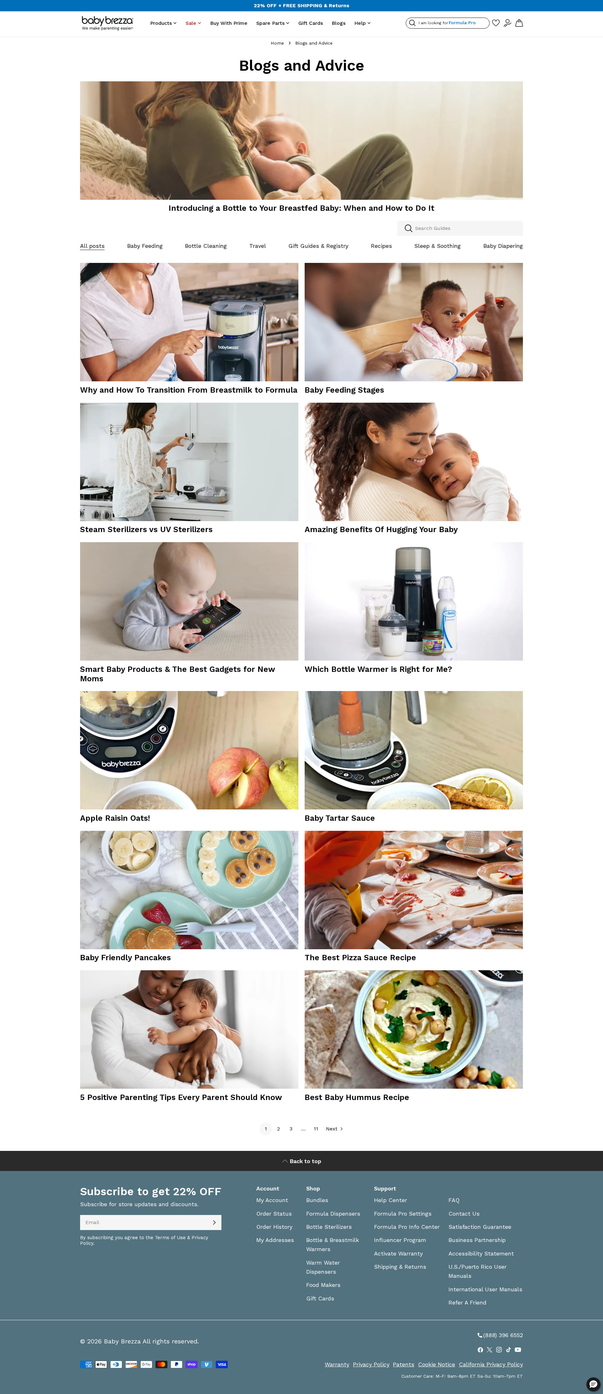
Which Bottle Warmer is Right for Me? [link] (378, 669)
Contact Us (464, 1213)
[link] (301, 144)
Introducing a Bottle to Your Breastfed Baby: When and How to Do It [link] (301, 208)
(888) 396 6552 (499, 1335)
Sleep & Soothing (437, 245)
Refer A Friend (467, 1302)
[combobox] (460, 228)
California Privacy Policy (491, 1364)
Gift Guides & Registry (318, 245)
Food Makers (323, 1285)
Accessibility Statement (481, 1253)
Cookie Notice (436, 1364)
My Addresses (275, 1240)
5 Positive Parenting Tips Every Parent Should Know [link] (181, 1097)
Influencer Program (400, 1240)
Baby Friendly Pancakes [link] (125, 957)
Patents (403, 1364)
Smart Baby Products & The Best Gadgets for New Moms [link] (177, 674)
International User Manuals (485, 1289)
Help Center (390, 1200)
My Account (272, 1200)
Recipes (381, 245)
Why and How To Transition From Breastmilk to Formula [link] (188, 390)
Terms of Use (170, 1237)
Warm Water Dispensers (323, 1267)
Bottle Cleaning (206, 245)
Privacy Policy (371, 1364)
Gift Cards (320, 1298)
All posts (92, 245)
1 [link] (266, 1129)
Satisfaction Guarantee (479, 1226)
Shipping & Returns (400, 1266)
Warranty (337, 1364)
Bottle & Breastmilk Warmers (332, 1244)
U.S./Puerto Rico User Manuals (477, 1271)
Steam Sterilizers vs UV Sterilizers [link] (146, 529)
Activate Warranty (398, 1253)
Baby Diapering (503, 245)
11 (316, 1129)
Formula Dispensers (333, 1213)
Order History (274, 1226)
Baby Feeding (145, 245)
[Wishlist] (495, 23)
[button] (593, 1384)
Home (277, 43)
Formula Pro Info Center (407, 1226)
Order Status (274, 1213)
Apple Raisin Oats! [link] (115, 818)
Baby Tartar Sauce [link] (340, 818)
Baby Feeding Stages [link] (344, 390)
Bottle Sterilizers (329, 1226)
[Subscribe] (214, 1222)
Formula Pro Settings (403, 1213)
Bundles (317, 1200)
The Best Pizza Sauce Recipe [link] (360, 957)
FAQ (453, 1200)
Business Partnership (477, 1240)
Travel (257, 245)
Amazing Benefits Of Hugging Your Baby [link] (381, 529)
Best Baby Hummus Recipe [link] (357, 1097)
